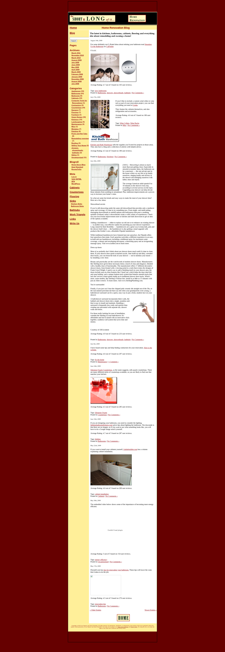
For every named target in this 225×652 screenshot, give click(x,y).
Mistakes (75, 129)
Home (73, 27)
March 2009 (76, 72)
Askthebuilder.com (130, 449)
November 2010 (77, 55)
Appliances (76, 91)
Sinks (73, 201)
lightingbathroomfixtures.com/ (101, 425)
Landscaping (76, 122)
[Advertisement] (110, 6)
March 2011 (76, 53)
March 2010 (76, 58)
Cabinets (75, 98)
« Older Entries (95, 610)
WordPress (75, 184)
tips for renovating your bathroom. (116, 570)
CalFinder (109, 46)
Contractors (76, 105)
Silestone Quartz (101, 413)
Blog (72, 33)
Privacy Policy (134, 627)
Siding (74, 155)
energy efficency (101, 560)
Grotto (135, 105)
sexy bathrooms (101, 91)
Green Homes (76, 117)
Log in (74, 177)
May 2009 (75, 67)
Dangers (74, 110)
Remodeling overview (80, 138)
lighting (98, 439)
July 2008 (75, 84)
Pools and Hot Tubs (79, 134)
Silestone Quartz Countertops (101, 370)
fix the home (99, 360)
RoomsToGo (76, 169)
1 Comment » (114, 362)
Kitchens (75, 119)
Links (73, 219)
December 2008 (77, 79)
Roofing (74, 143)
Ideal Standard (77, 167)
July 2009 (75, 62)
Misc (73, 126)
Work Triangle (77, 214)
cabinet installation (102, 494)
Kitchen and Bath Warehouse (101, 145)
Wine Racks (134, 123)
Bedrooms (75, 96)
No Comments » (138, 93)
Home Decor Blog (78, 165)
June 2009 (75, 65)
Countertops (76, 108)
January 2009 (76, 77)
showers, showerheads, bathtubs (77, 150)
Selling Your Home (78, 145)
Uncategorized (77, 157)
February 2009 (77, 74)
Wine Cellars (124, 123)
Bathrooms (75, 93)
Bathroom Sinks (77, 206)
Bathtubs (75, 210)
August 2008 (76, 81)
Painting (74, 131)
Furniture (75, 115)
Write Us (74, 223)
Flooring (74, 112)
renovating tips (100, 604)
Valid (76, 179)
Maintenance (76, 124)
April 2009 (75, 70)
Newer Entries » (151, 610)
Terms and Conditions (123, 627)
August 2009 (76, 60)
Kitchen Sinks (76, 204)
